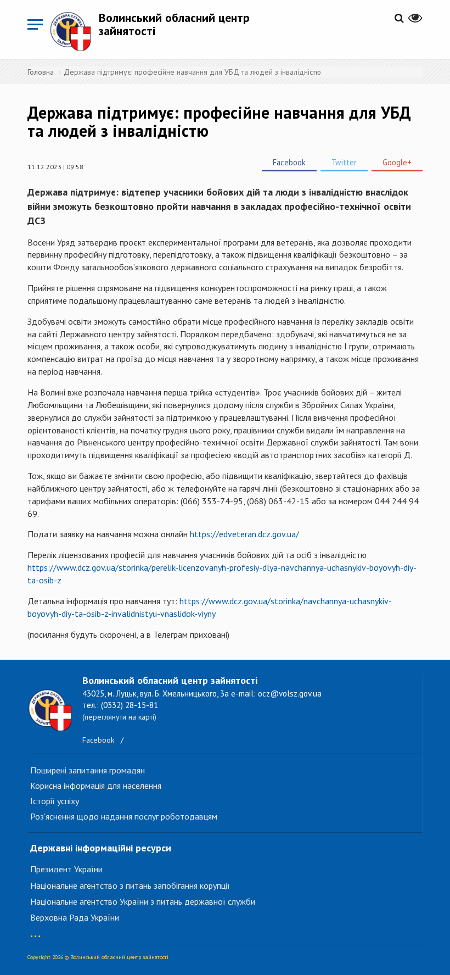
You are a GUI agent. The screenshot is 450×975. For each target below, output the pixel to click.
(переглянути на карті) (119, 717)
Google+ (397, 162)
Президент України (66, 868)
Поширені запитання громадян (87, 770)
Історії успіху (54, 800)
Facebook (289, 162)
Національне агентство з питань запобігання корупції (130, 885)
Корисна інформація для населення (95, 785)
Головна (40, 72)
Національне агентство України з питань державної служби (142, 901)
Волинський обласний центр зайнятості (174, 24)
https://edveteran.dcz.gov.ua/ (244, 533)
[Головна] (74, 31)
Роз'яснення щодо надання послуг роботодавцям (123, 816)
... (35, 930)
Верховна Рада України (74, 917)
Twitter (344, 162)
